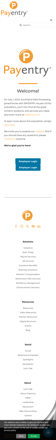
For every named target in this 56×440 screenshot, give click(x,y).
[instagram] (21, 226)
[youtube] (33, 226)
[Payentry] (14, 2)
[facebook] (16, 226)
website (39, 131)
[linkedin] (38, 226)
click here (9, 125)
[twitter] (27, 226)
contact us (10, 139)
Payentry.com (32, 114)
